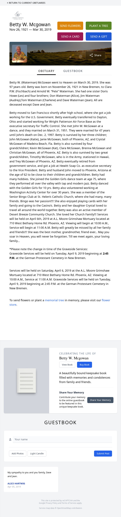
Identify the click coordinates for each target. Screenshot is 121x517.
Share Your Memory (100, 399)
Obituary (46, 71)
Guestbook (73, 71)
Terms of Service (69, 503)
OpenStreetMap (64, 508)
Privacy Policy (52, 503)
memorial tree (54, 300)
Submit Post (103, 453)
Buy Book (84, 364)
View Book (67, 364)
